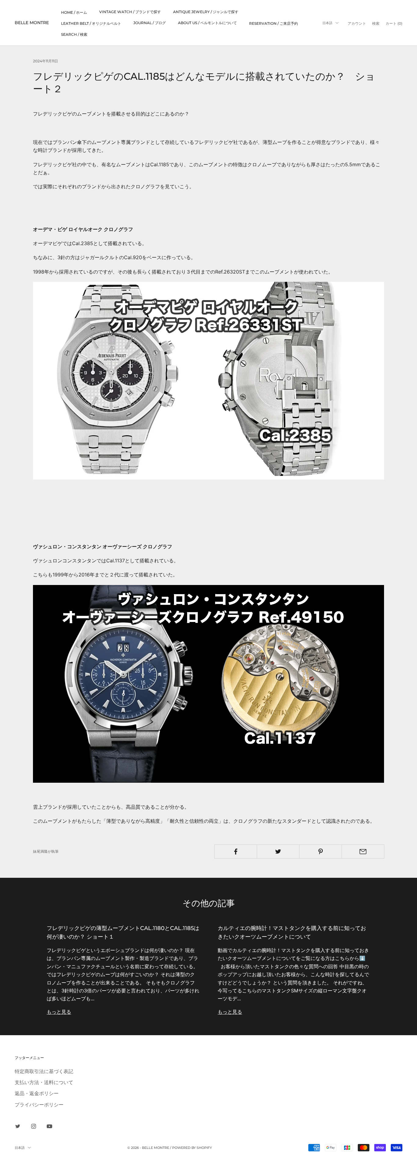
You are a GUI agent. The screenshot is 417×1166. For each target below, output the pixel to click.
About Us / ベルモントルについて (207, 22)
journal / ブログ (149, 22)
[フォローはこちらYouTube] (49, 1126)
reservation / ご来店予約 (273, 23)
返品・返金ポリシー (37, 1093)
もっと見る (59, 1012)
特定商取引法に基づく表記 (44, 1071)
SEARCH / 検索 (74, 34)
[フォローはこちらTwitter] (18, 1126)
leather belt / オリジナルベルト (91, 23)
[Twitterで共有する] (278, 851)
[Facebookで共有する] (236, 851)
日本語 (327, 23)
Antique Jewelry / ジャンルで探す (205, 11)
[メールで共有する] (363, 851)
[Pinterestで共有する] (320, 851)
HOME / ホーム (74, 12)
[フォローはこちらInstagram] (34, 1126)
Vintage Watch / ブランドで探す (130, 11)
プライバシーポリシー (39, 1105)
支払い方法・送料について (44, 1082)
